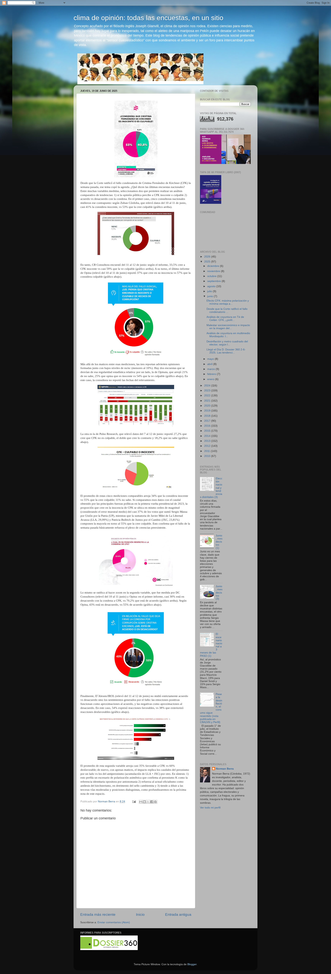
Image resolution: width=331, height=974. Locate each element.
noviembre (214, 271)
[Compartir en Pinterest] (155, 802)
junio (210, 296)
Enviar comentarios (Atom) (113, 922)
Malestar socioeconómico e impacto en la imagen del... (228, 327)
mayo (211, 358)
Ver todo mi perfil (210, 807)
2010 (207, 456)
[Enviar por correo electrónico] (141, 802)
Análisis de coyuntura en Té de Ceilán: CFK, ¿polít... (225, 318)
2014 (207, 436)
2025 (207, 261)
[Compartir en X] (148, 802)
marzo (211, 369)
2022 (207, 395)
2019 (207, 410)
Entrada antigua (178, 915)
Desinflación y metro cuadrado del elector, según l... (227, 343)
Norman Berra (225, 768)
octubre (212, 276)
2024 (207, 385)
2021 (207, 400)
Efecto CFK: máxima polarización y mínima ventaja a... (227, 302)
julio (210, 291)
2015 (207, 430)
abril (210, 364)
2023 (207, 390)
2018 (207, 415)
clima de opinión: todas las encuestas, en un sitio (148, 18)
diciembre (213, 266)
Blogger (192, 964)
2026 (207, 256)
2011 (207, 451)
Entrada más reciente (98, 915)
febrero (212, 374)
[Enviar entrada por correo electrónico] (134, 801)
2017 (207, 420)
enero (211, 379)
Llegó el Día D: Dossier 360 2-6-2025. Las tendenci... (226, 351)
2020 (207, 405)
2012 (207, 445)
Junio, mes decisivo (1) (219, 541)
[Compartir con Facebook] (152, 802)
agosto (211, 286)
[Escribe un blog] (144, 802)
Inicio (140, 915)
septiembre (214, 281)
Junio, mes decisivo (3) (219, 592)
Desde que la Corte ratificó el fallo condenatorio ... (226, 310)
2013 (207, 440)
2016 (207, 425)
